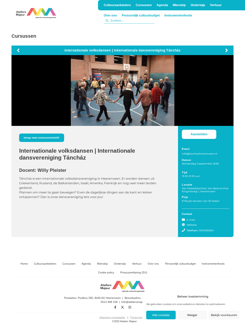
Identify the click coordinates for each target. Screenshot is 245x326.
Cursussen (68, 263)
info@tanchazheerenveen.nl (199, 153)
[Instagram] (129, 307)
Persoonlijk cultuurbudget (180, 263)
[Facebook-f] (115, 307)
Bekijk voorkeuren (224, 315)
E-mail (191, 219)
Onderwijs (161, 20)
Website (192, 224)
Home (24, 263)
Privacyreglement (140, 317)
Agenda (86, 263)
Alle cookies (161, 315)
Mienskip (102, 263)
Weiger (192, 315)
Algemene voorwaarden (112, 317)
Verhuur (179, 20)
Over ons (153, 263)
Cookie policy (106, 272)
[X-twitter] (122, 307)
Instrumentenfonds (213, 263)
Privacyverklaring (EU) (133, 272)
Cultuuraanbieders (45, 263)
